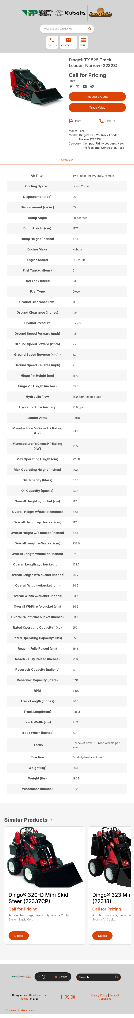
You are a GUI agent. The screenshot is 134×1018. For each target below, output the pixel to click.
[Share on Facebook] (71, 87)
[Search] (117, 977)
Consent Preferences (20, 1010)
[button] (52, 42)
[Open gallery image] (36, 86)
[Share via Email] (85, 87)
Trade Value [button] (97, 107)
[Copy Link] (92, 87)
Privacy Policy (99, 995)
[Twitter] (67, 997)
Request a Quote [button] (97, 96)
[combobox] (67, 29)
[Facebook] (61, 997)
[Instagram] (73, 997)
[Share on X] (78, 87)
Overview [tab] (67, 159)
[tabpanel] (36, 86)
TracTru (24, 998)
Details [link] (18, 935)
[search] (90, 29)
